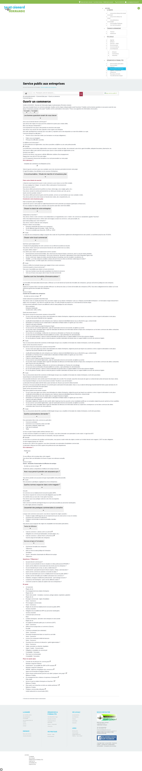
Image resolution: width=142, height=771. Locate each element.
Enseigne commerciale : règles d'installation (37, 599)
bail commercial (56, 273)
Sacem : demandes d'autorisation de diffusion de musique (41, 554)
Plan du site (32, 764)
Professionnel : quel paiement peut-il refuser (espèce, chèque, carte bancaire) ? (47, 569)
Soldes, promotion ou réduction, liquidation (37, 646)
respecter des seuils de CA (52, 234)
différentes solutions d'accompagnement (57, 154)
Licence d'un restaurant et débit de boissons (37, 638)
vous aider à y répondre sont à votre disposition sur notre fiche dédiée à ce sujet (66, 131)
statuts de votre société (45, 401)
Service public (75, 731)
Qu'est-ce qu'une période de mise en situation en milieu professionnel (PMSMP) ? (48, 564)
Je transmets (29, 587)
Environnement (114, 45)
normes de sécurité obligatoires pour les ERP (49, 495)
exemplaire (39, 329)
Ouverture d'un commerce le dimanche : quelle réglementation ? (43, 642)
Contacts (32, 761)
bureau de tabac (62, 148)
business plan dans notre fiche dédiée (60, 205)
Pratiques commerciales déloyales (35, 689)
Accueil (25, 87)
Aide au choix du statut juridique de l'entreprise (38, 550)
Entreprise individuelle (31, 226)
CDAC (39, 445)
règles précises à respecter (35, 504)
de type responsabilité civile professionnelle (53, 477)
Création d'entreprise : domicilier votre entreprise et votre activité (43, 618)
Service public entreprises (116, 68)
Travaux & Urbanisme (114, 28)
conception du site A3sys (110, 746)
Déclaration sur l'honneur (32, 322)
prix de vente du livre (60, 515)
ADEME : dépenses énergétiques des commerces (39, 669)
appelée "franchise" (94, 216)
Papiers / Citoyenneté (115, 70)
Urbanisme (113, 33)
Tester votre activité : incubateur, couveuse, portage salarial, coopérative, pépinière (48, 595)
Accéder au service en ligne (32, 296)
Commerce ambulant (31, 422)
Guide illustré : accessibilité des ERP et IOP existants (40, 665)
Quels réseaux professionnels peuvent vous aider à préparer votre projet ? (46, 673)
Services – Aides (114, 43)
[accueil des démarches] (26, 93)
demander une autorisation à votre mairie (72, 433)
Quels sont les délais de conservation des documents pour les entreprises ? (46, 566)
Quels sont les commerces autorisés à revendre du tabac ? (42, 571)
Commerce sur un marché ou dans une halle (38, 423)
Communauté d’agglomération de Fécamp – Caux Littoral (77, 734)
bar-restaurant (71, 148)
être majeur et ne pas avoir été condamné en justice (43, 123)
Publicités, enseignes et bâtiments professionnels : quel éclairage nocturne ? (46, 577)
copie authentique (64, 334)
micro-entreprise (47, 226)
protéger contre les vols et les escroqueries (47, 498)
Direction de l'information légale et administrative (35, 698)
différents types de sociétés (37, 228)
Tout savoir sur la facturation (33, 654)
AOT (92, 433)
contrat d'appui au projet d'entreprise (41, 326)
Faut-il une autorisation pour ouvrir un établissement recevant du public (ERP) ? (47, 573)
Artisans (114, 52)
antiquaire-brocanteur (96, 148)
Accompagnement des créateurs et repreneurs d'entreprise (42, 677)
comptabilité (49, 523)
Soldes (28, 521)
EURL (48, 230)
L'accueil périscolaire (27, 736)
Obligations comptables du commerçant (36, 650)
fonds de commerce (59, 271)
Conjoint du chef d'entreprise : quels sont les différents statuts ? (43, 579)
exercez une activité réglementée (39, 327)
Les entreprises (114, 48)
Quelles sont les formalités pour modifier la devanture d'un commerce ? (45, 575)
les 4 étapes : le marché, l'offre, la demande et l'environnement (49, 185)
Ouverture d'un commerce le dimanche (36, 517)
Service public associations (112, 66)
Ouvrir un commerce (54, 96)
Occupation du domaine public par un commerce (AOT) (41, 622)
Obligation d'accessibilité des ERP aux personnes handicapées (43, 610)
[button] (40, 117)
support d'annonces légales (61, 396)
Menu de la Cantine (27, 734)
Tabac (27, 429)
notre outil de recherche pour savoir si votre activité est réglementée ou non (54, 150)
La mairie (110, 10)
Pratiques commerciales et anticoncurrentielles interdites (41, 519)
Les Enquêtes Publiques (116, 23)
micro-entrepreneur (52, 481)
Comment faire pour (41, 96)
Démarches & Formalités (115, 60)
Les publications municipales (113, 20)
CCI (37, 156)
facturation (58, 523)
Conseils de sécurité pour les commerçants (37, 661)
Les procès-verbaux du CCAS (114, 17)
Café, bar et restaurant (32, 427)
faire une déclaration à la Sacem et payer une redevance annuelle (47, 458)
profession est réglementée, (34, 144)
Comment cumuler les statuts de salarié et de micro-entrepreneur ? (44, 581)
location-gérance (36, 336)
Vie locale (110, 37)
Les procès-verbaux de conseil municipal (116, 14)
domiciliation (36, 321)
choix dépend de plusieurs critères (35, 218)
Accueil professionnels (29, 96)
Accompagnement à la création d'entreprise (37, 591)
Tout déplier (34, 111)
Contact (24, 725)
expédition (116, 401)
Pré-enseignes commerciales (34, 603)
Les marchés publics (115, 25)
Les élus (24, 723)
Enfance (112, 41)
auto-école (78, 148)
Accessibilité (100, 746)
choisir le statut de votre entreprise (39, 222)
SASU (53, 230)
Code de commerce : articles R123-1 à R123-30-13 (40, 535)
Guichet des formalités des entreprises (36, 546)
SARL (47, 228)
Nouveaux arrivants (115, 74)
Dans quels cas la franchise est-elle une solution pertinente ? (42, 685)
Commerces (115, 53)
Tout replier (27, 111)
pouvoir (76, 316)
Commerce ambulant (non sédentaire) (36, 630)
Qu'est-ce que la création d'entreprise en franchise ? (40, 681)
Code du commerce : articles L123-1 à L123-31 (38, 531)
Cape (52, 326)
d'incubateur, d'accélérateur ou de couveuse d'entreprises (42, 171)
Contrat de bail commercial (33, 614)
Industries (114, 55)
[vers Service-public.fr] (111, 93)
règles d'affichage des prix (39, 515)
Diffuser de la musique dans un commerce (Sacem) (40, 626)
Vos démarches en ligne (116, 75)
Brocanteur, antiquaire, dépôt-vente (35, 425)
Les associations (114, 47)
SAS (50, 228)
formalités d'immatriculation (32, 282)
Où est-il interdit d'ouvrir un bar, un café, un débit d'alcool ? (41, 567)
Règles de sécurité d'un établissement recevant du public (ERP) (43, 606)
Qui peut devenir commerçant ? (34, 562)
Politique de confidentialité (107, 744)
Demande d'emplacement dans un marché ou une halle (40, 634)
